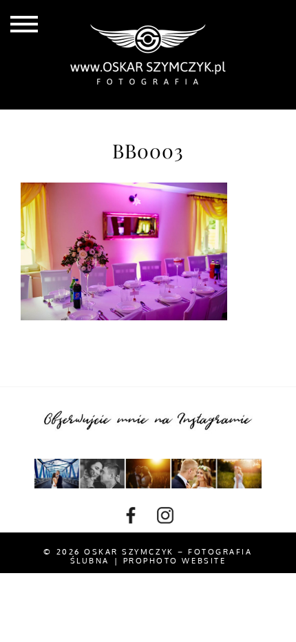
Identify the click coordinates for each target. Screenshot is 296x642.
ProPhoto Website (174, 561)
